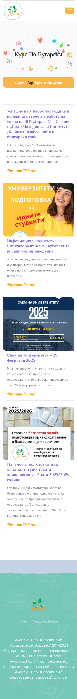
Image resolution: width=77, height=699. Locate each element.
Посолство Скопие (45, 621)
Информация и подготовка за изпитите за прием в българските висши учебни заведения (38, 246)
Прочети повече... (22, 171)
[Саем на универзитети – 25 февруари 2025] (38, 324)
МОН (22, 621)
